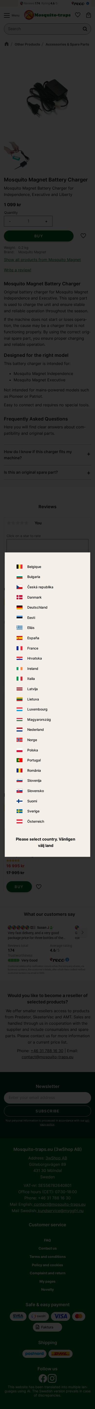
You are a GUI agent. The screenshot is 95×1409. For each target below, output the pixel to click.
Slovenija (34, 781)
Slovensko (35, 791)
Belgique (34, 567)
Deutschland (37, 607)
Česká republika (40, 587)
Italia (31, 679)
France (32, 648)
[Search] (85, 29)
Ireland (32, 668)
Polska (32, 750)
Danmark (34, 597)
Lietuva (33, 699)
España (33, 638)
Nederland (35, 730)
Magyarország (39, 719)
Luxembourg (37, 709)
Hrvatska (34, 658)
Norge (32, 740)
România (34, 770)
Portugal (34, 760)
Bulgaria (33, 577)
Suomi (32, 801)
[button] (10, 15)
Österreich (35, 821)
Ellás (31, 628)
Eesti (31, 617)
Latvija (32, 689)
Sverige (33, 811)
